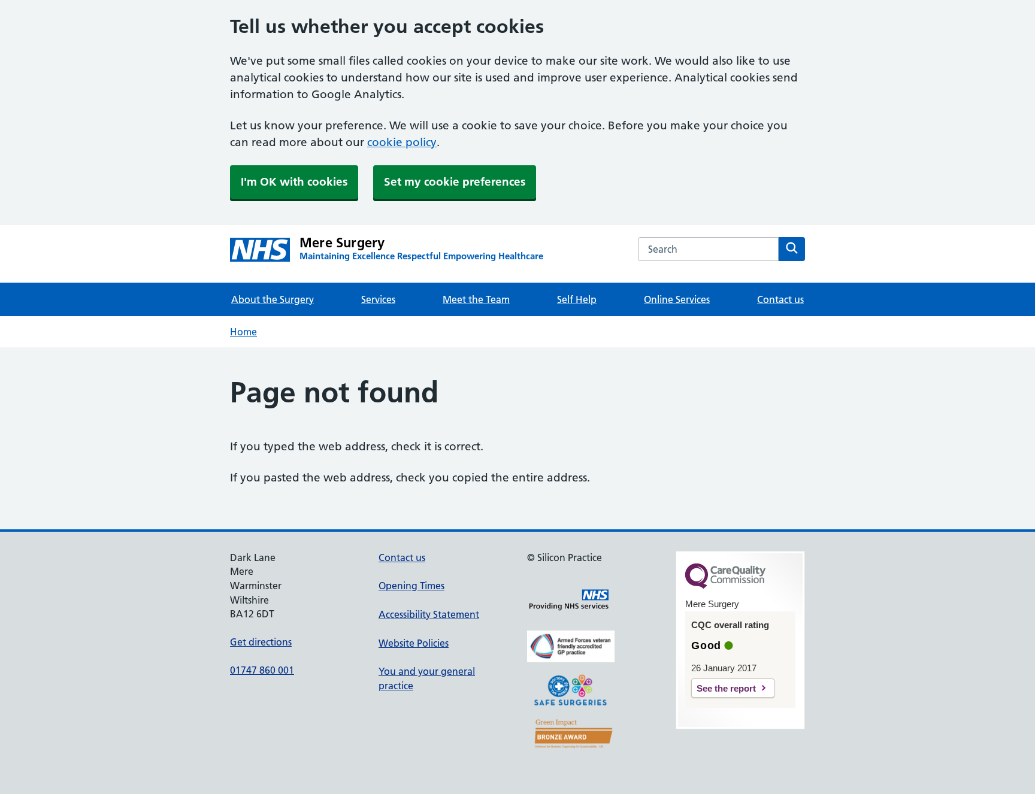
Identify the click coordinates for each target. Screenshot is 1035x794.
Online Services (677, 299)
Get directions (261, 642)
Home (243, 332)
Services (378, 299)
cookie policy (402, 142)
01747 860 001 (262, 670)
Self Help (577, 299)
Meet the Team (476, 299)
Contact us (780, 299)
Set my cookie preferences (454, 182)
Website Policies (414, 643)
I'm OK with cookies (294, 182)
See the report (726, 688)
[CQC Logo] (725, 585)
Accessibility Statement (429, 614)
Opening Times (411, 586)
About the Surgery (272, 299)
